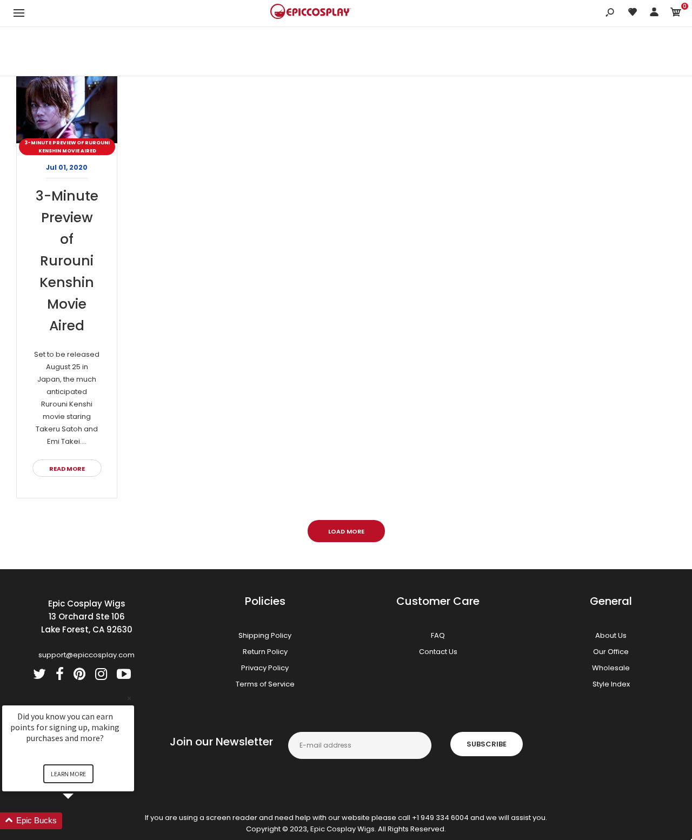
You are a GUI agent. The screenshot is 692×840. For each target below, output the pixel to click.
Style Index (611, 684)
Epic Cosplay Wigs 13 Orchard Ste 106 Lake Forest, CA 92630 (86, 616)
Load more (346, 531)
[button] (81, 820)
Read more (67, 468)
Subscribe (487, 744)
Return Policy (265, 651)
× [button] (129, 698)
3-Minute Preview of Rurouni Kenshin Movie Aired (67, 146)
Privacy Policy (265, 668)
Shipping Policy (264, 635)
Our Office (611, 651)
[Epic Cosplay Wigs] (310, 13)
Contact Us (438, 651)
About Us (611, 635)
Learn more (68, 774)
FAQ (438, 635)
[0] (675, 13)
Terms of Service (265, 684)
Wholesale (611, 668)
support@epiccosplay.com (86, 655)
